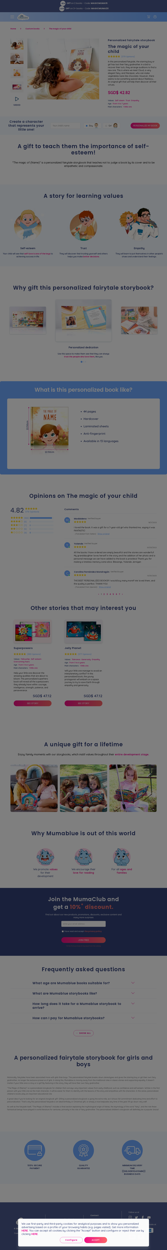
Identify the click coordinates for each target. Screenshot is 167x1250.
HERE (25, 1230)
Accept (96, 1240)
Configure (71, 1239)
